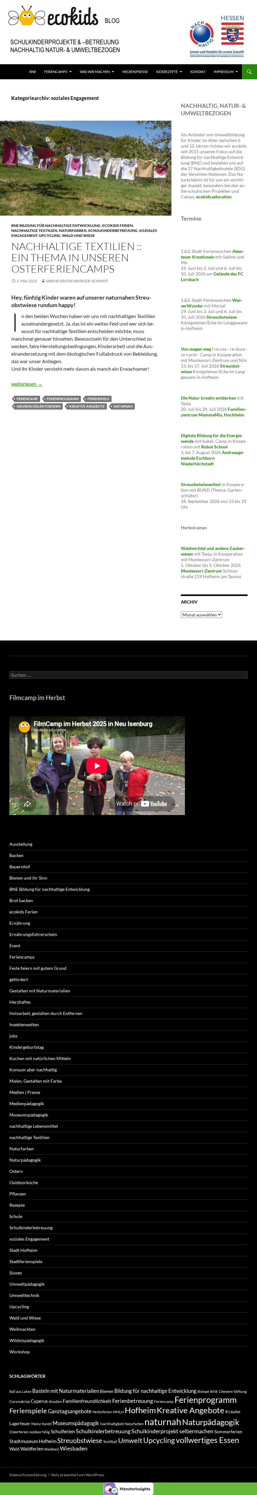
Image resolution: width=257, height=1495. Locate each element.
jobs (13, 1035)
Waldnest (51, 1449)
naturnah (123, 406)
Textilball (110, 1442)
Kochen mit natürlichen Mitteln (40, 1058)
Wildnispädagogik (26, 1340)
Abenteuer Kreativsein (212, 253)
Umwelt (130, 1440)
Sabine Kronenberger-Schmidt (77, 281)
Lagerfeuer (19, 1423)
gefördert (18, 979)
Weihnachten (22, 1329)
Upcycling (49, 235)
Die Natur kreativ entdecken (208, 397)
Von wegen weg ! (197, 349)
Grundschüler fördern (38, 406)
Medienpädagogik (26, 1103)
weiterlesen (26, 384)
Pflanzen (17, 1193)
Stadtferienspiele (25, 1261)
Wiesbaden (73, 1448)
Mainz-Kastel (41, 1424)
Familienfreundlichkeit (87, 1401)
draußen (55, 1401)
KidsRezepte (167, 72)
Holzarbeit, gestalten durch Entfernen (45, 1013)
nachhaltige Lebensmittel (33, 1126)
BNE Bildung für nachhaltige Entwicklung (56, 225)
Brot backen (21, 900)
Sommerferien (228, 1431)
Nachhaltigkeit (112, 1423)
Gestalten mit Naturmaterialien (39, 990)
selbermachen (196, 1431)
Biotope (203, 1391)
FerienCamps (55, 72)
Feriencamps (21, 956)
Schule (15, 1216)
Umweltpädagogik (27, 1284)
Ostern (16, 1171)
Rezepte (17, 1205)
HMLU (118, 1411)
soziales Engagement (29, 1238)
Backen (16, 855)
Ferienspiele (98, 399)
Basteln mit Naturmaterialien (65, 1391)
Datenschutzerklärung (27, 1474)
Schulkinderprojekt (154, 1431)
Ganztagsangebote (70, 1411)
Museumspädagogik (28, 1114)
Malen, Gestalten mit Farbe (35, 1081)
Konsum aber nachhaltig (33, 1069)
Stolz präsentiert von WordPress (77, 1474)
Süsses (15, 1272)
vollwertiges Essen (207, 1440)
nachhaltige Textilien (34, 230)
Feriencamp (27, 399)
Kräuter (233, 1411)
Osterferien (19, 1432)
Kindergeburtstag (26, 1047)
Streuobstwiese (79, 1440)
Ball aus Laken (20, 1391)
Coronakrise (19, 1401)
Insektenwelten (24, 1024)
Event (14, 945)
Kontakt (198, 72)
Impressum (223, 72)
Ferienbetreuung (132, 1400)
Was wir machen (95, 72)
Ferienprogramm (63, 399)
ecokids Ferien (117, 225)
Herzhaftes (20, 1002)
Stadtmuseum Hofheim (32, 1441)
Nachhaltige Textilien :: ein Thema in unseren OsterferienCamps (76, 257)
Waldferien (31, 1448)
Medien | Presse (24, 1092)
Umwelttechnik (24, 1295)
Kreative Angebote (87, 406)
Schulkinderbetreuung (113, 230)
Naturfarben (73, 230)
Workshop (19, 1351)
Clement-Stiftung (233, 1391)
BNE (32, 72)
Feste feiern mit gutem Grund (37, 968)
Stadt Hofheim (23, 1250)
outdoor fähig (39, 1432)
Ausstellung (20, 844)
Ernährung (19, 923)
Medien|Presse (135, 72)
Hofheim (140, 1410)
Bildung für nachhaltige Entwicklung (155, 1391)
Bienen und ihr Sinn (28, 878)
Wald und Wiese (78, 235)
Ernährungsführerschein (33, 934)
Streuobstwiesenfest (201, 484)
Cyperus (39, 1401)
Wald (14, 1448)
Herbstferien (102, 1412)
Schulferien (63, 1431)
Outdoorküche (23, 1182)
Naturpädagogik (25, 1160)
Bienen (106, 1391)
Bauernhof (19, 866)
